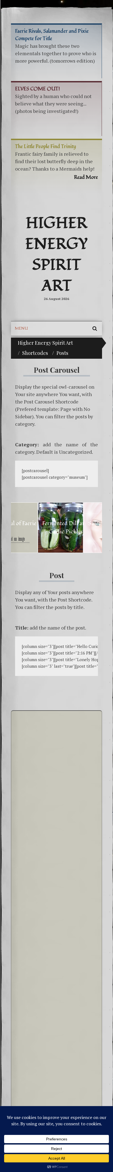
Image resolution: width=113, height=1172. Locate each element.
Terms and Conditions (36, 843)
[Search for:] (56, 920)
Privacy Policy (29, 862)
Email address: (29, 1024)
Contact (35, 725)
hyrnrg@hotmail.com (45, 808)
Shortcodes (35, 353)
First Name (25, 1003)
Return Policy (28, 853)
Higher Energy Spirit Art (56, 254)
